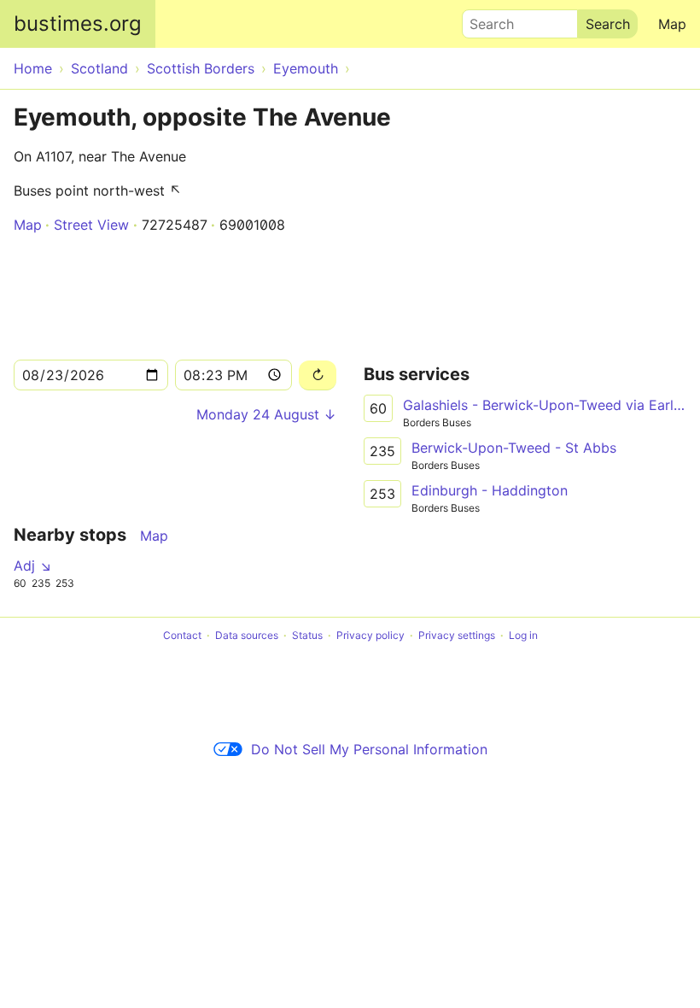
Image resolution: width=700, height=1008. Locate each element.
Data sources (246, 635)
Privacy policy (370, 635)
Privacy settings (456, 635)
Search (484, 19)
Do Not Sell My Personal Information (369, 749)
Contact (182, 635)
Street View (91, 224)
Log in (523, 635)
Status (307, 635)
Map (672, 23)
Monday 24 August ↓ (266, 414)
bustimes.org (78, 23)
